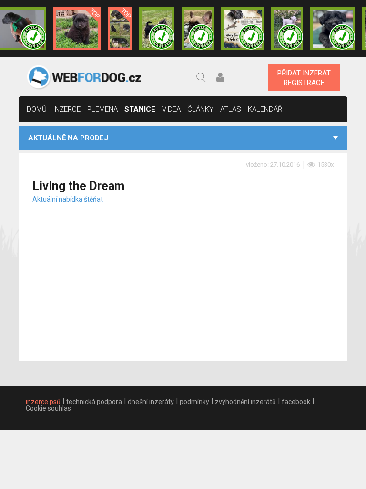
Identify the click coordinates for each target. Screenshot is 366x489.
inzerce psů (43, 401)
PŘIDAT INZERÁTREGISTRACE (304, 78)
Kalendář (265, 109)
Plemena (102, 109)
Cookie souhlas (48, 408)
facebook (296, 401)
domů (37, 109)
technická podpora (94, 401)
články (200, 109)
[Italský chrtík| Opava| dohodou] (287, 28)
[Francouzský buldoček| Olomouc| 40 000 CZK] (198, 28)
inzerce (67, 109)
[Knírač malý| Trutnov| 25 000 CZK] (120, 28)
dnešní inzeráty (151, 401)
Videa (171, 109)
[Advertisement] (183, 272)
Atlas (230, 109)
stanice (139, 109)
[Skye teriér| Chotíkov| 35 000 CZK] (332, 28)
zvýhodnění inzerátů (245, 401)
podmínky (194, 401)
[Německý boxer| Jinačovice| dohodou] (242, 28)
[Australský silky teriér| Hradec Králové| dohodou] (156, 28)
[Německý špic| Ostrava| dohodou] (77, 28)
